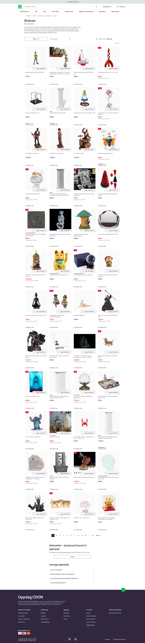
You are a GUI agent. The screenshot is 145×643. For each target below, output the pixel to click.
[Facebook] (75, 639)
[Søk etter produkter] (97, 6)
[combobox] (61, 6)
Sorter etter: (102, 39)
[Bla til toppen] (123, 590)
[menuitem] (24, 11)
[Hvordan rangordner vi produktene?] (96, 39)
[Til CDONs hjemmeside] (20, 6)
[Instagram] (69, 639)
